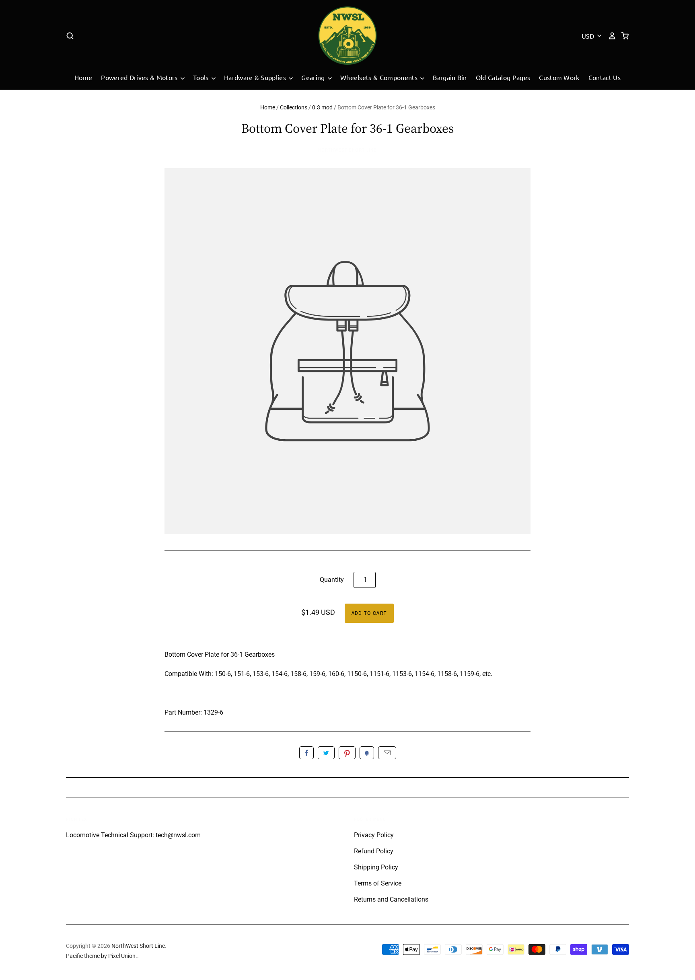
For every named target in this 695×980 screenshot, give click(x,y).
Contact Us (604, 77)
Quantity (332, 579)
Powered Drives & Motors (140, 77)
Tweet (326, 752)
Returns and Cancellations (391, 899)
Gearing (314, 77)
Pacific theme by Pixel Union (101, 956)
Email (387, 752)
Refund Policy (373, 851)
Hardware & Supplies (256, 77)
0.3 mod (322, 107)
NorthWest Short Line (347, 150)
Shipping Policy (376, 867)
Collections (293, 107)
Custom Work (559, 77)
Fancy (367, 752)
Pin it (347, 752)
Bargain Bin (450, 77)
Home (83, 77)
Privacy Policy (374, 835)
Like (306, 752)
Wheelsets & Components (379, 77)
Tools (201, 77)
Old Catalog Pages (503, 77)
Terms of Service (377, 883)
